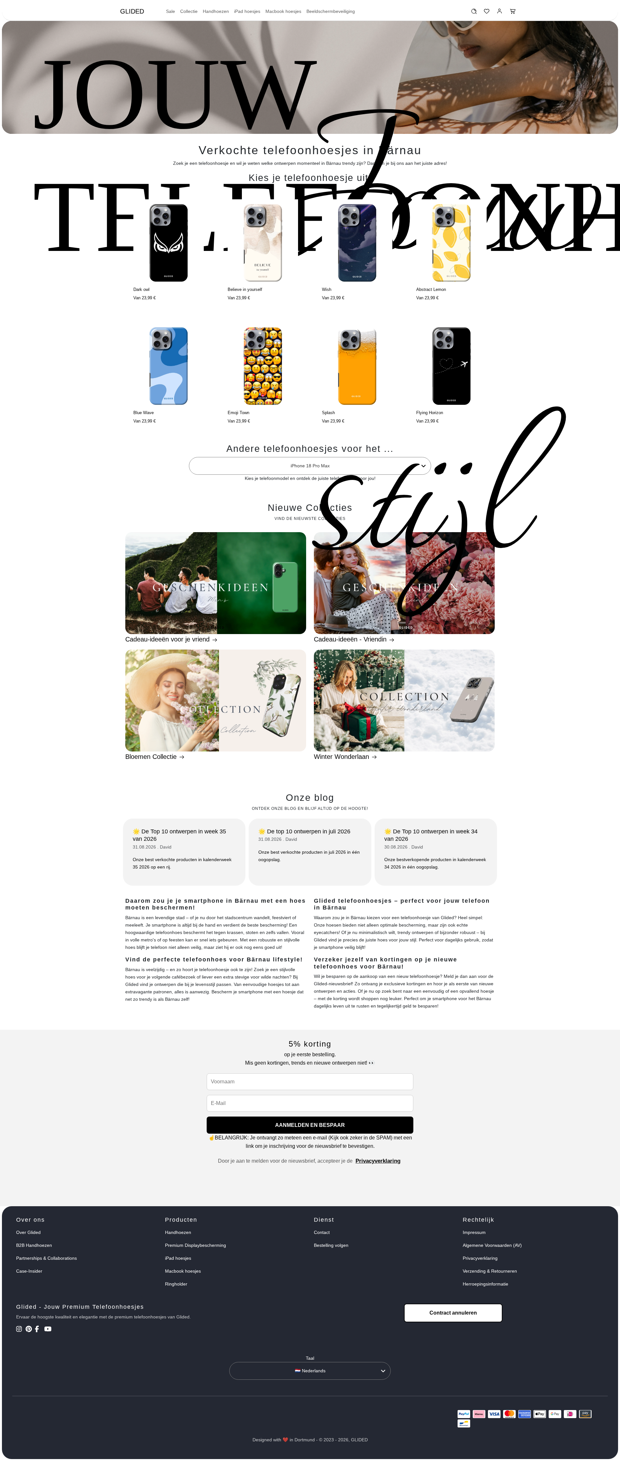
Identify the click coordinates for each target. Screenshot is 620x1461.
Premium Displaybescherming (195, 1245)
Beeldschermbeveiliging (330, 11)
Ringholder (176, 1284)
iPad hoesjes (247, 11)
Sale (170, 11)
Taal (310, 1358)
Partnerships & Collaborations (46, 1258)
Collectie (189, 11)
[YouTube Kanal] (48, 1329)
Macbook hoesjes (283, 11)
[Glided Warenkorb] (512, 12)
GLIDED (132, 11)
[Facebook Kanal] (39, 1329)
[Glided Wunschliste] (474, 12)
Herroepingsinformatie (485, 1284)
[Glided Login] (499, 12)
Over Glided (28, 1232)
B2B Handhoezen (34, 1245)
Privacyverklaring (378, 1161)
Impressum (474, 1232)
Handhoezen (216, 11)
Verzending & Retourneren (490, 1271)
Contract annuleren (453, 1313)
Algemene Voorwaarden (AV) (492, 1245)
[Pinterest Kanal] (30, 1329)
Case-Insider (29, 1271)
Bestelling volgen (331, 1245)
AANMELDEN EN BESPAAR (310, 1125)
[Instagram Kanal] (20, 1329)
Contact (322, 1232)
